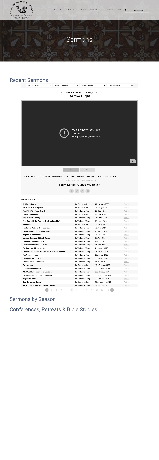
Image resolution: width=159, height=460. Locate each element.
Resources (108, 10)
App (119, 10)
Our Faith (58, 10)
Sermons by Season (33, 299)
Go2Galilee (95, 10)
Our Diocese (71, 10)
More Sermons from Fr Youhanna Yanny (79, 180)
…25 (108, 290)
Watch (72, 169)
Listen (88, 169)
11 (102, 290)
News (83, 10)
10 (97, 290)
